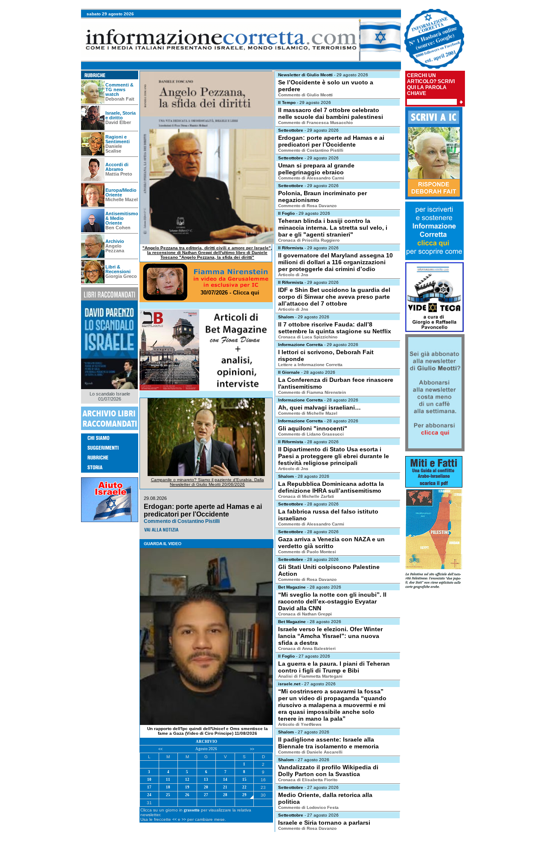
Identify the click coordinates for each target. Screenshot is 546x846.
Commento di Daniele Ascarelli (310, 752)
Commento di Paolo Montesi (307, 551)
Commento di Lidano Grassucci (311, 434)
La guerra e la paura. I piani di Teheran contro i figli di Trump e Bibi (334, 667)
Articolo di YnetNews (300, 724)
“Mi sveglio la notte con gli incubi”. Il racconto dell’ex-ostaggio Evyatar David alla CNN (332, 601)
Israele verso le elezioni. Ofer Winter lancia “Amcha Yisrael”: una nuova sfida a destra (330, 636)
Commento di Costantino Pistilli (310, 150)
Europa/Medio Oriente (120, 192)
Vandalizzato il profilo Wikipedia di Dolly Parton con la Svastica (328, 770)
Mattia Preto (118, 173)
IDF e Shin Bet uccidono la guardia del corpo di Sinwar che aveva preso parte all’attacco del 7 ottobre (334, 296)
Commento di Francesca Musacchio (315, 122)
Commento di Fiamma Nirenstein (312, 392)
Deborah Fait (119, 98)
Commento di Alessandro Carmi (311, 178)
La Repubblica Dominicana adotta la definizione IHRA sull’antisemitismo (331, 487)
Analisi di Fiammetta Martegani (310, 676)
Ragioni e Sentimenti (117, 139)
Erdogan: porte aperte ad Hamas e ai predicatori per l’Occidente (331, 141)
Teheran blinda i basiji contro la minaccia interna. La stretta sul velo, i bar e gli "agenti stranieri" (332, 227)
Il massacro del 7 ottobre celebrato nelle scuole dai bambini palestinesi (330, 113)
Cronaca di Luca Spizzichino (307, 337)
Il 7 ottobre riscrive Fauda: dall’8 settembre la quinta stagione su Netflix (334, 328)
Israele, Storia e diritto (120, 115)
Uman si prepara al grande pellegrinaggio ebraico (316, 169)
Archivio (114, 241)
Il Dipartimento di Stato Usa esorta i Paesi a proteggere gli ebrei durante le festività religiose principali (333, 456)
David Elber (118, 122)
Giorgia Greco (121, 276)
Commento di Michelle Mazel (307, 413)
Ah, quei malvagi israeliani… (319, 407)
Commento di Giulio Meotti (305, 94)
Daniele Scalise (113, 148)
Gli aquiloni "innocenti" (312, 428)
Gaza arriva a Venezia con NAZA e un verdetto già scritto (331, 542)
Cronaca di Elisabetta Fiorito (307, 779)
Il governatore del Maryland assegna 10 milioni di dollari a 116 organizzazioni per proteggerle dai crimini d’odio (335, 262)
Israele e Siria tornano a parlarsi (324, 822)
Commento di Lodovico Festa (308, 807)
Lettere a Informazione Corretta (310, 364)
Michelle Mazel (121, 199)
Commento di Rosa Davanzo (307, 205)
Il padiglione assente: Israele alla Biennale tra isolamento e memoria (328, 743)
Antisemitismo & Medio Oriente (121, 218)
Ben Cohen (118, 227)
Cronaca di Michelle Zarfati (306, 496)
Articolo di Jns (293, 274)
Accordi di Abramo (116, 167)
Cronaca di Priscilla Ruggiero (309, 240)
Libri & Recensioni (118, 269)
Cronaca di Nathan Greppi (305, 614)
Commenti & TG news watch (119, 89)
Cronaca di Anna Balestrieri (307, 648)
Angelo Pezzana (114, 248)
